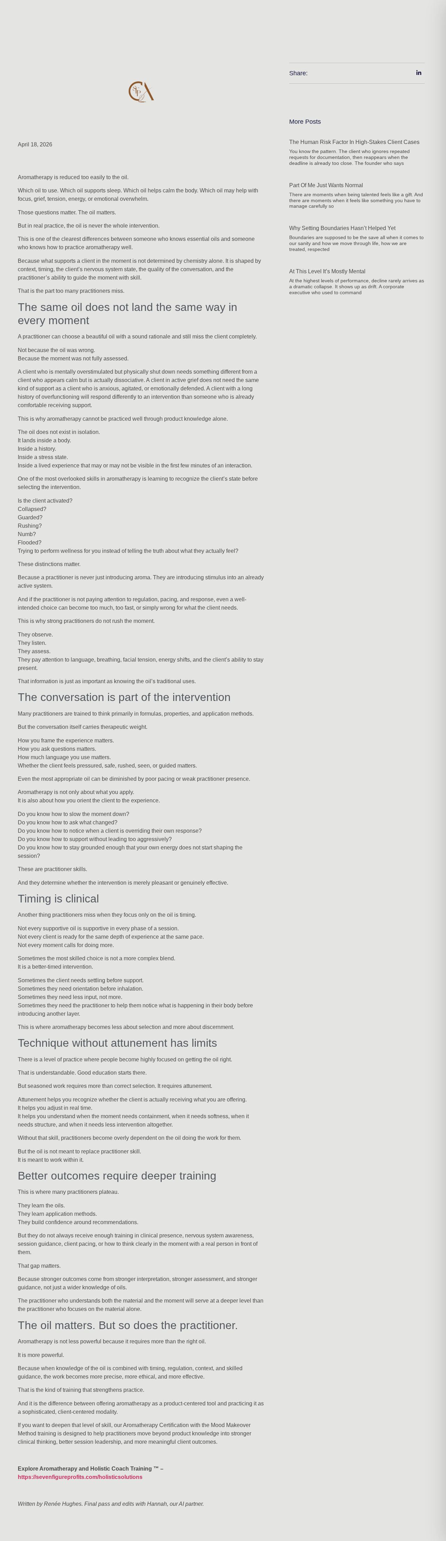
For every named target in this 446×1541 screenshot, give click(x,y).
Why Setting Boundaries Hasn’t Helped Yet (342, 228)
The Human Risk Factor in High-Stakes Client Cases (354, 142)
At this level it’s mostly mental (327, 271)
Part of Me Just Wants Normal (326, 185)
